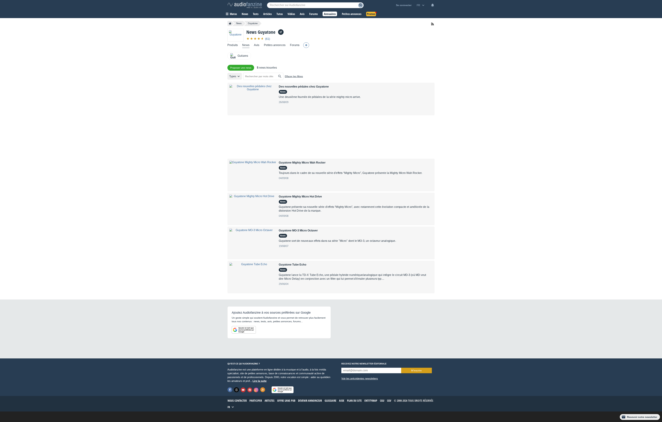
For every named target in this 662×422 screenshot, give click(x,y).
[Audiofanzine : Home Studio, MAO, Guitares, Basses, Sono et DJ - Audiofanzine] (244, 5)
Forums (294, 45)
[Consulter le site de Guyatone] (281, 32)
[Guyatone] (235, 35)
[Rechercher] (279, 76)
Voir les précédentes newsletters (359, 378)
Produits (232, 45)
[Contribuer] (306, 45)
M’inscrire (416, 370)
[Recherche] (360, 5)
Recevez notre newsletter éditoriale (364, 364)
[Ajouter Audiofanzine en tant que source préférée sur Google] (244, 330)
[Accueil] (230, 23)
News (239, 23)
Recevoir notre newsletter (642, 417)
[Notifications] (432, 5)
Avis (256, 45)
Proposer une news (240, 67)
